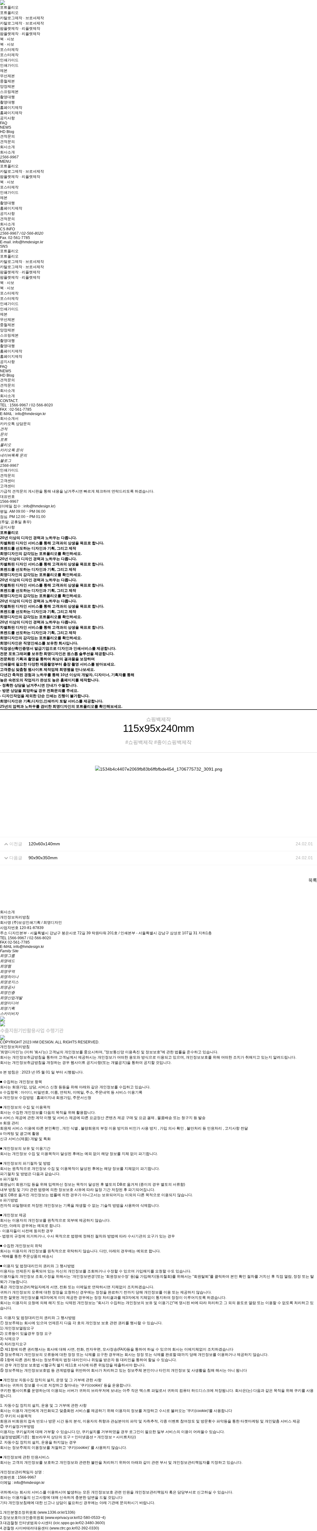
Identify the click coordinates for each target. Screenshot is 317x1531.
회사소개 (7, 147)
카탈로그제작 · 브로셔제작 (22, 18)
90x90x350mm (43, 857)
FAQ (3, 123)
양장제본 (7, 86)
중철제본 (7, 81)
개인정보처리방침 (15, 917)
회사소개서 (9, 418)
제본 (3, 71)
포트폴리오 (9, 7)
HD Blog (7, 132)
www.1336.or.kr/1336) (57, 1512)
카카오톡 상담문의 (15, 424)
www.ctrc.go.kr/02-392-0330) (75, 1528)
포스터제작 (9, 49)
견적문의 (7, 136)
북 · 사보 (7, 39)
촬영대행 (7, 97)
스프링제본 (9, 92)
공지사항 (7, 118)
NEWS (5, 127)
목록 (312, 880)
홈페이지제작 (11, 107)
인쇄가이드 (9, 60)
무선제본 (7, 76)
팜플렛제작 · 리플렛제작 (20, 28)
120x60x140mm (44, 843)
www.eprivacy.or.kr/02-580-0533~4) (76, 1518)
